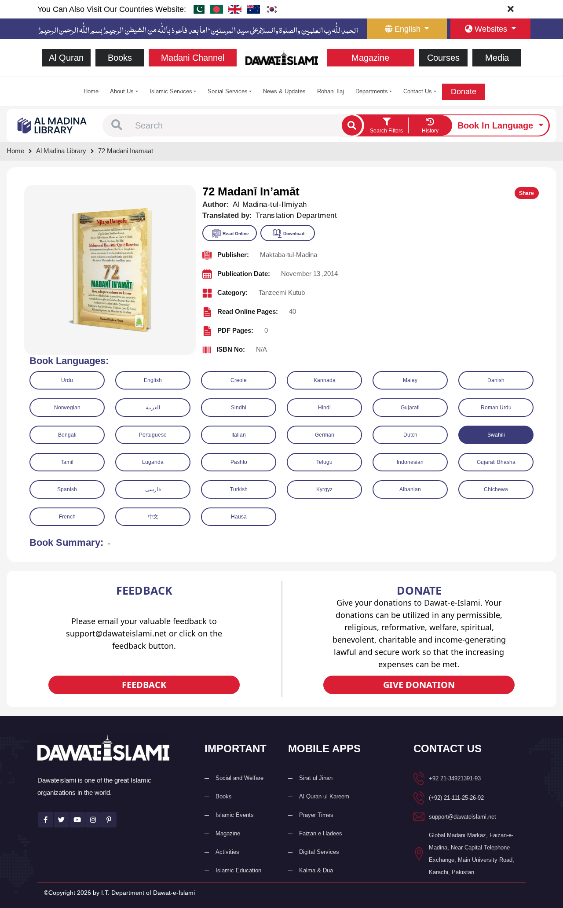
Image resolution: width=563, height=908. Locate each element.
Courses (443, 57)
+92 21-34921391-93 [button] (455, 778)
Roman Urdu (496, 407)
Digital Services (319, 852)
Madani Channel (192, 57)
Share (526, 193)
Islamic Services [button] (171, 91)
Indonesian (410, 462)
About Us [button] (122, 91)
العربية (153, 407)
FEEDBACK (144, 685)
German (324, 435)
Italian (238, 435)
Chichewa (496, 489)
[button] (116, 125)
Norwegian (67, 407)
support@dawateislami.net (462, 816)
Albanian (410, 489)
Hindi (324, 407)
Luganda (153, 462)
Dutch (410, 435)
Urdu (67, 380)
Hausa (239, 517)
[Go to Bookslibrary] (52, 125)
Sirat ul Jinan (316, 778)
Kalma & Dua (316, 870)
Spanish (67, 489)
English (153, 380)
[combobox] (236, 125)
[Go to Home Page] (281, 57)
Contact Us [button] (417, 91)
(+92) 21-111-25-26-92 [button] (456, 797)
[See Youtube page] (77, 819)
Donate (463, 91)
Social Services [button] (228, 91)
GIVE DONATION (419, 685)
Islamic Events (235, 815)
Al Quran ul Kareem (324, 796)
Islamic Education (238, 870)
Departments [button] (371, 91)
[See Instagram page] (93, 819)
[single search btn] (352, 125)
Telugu (324, 462)
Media (497, 57)
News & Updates (284, 91)
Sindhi (238, 407)
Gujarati (410, 407)
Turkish (239, 489)
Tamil (67, 462)
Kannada (325, 380)
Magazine (370, 57)
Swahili (496, 435)
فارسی (153, 489)
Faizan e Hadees (320, 833)
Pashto (238, 462)
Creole (238, 380)
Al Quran (66, 57)
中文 (153, 517)
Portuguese (153, 435)
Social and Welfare (239, 778)
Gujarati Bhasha (496, 462)
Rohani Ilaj (330, 91)
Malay (410, 380)
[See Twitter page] (61, 819)
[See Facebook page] (45, 819)
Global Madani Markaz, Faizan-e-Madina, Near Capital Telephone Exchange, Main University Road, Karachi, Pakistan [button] (471, 853)
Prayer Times (316, 815)
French (67, 517)
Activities (227, 852)
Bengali (67, 435)
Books (120, 57)
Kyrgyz (324, 489)
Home (91, 91)
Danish (496, 380)
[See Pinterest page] (109, 819)
